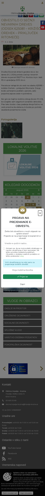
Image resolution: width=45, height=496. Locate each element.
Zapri (22, 284)
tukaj (22, 256)
